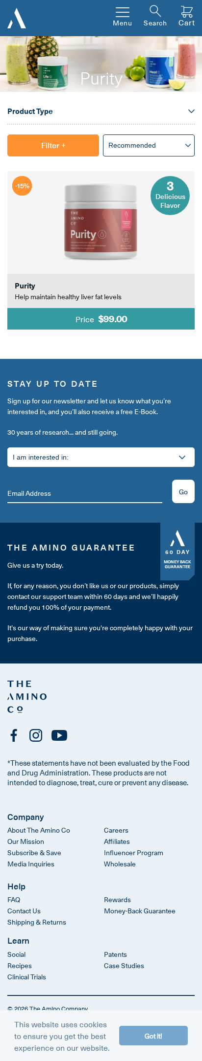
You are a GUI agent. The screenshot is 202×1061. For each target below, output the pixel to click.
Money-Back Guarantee (140, 911)
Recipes (19, 965)
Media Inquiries (30, 864)
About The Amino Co (38, 830)
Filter (53, 145)
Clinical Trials (26, 977)
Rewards (117, 899)
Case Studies (124, 965)
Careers (116, 830)
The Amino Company (58, 1008)
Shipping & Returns (36, 922)
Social (16, 954)
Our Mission (25, 841)
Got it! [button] (153, 1035)
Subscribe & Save (34, 852)
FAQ (13, 899)
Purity (25, 285)
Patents (115, 954)
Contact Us (24, 911)
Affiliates (117, 841)
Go (183, 491)
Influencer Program (133, 852)
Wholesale (120, 864)
